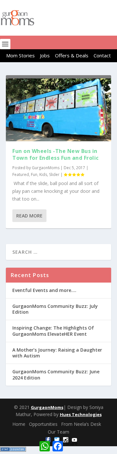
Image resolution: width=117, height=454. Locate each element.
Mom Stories (20, 55)
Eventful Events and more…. (44, 290)
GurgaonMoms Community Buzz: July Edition (55, 309)
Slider (54, 174)
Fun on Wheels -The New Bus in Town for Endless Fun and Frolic (55, 154)
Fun (34, 174)
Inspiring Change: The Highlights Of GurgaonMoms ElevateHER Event (53, 331)
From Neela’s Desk (81, 424)
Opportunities (43, 424)
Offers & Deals (71, 55)
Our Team (58, 432)
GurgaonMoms (45, 167)
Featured (20, 174)
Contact (102, 55)
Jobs (45, 55)
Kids (43, 174)
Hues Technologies (81, 414)
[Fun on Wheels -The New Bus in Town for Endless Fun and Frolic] (58, 109)
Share (72, 443)
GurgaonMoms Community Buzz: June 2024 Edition (55, 374)
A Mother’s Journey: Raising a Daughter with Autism (57, 353)
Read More (29, 216)
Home (18, 424)
